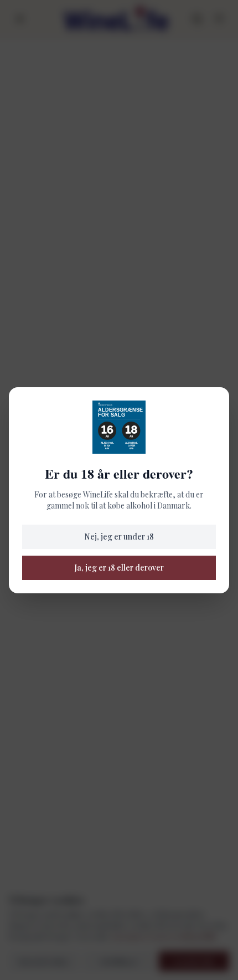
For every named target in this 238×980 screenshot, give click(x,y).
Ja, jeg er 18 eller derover (119, 567)
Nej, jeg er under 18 (119, 536)
